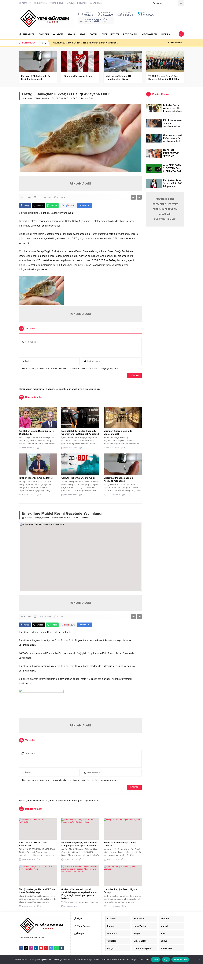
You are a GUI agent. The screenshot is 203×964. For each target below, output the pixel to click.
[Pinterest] (46, 948)
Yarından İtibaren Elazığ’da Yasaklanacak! (118, 432)
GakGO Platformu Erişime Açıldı (78, 477)
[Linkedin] (36, 948)
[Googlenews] (51, 948)
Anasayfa (28, 98)
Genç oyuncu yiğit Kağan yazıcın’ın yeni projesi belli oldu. (172, 140)
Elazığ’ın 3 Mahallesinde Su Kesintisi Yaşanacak (118, 479)
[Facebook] (21, 948)
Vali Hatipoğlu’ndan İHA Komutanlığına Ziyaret (119, 78)
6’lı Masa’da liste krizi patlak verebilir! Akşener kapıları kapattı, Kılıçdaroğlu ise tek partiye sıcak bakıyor (79, 894)
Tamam (155, 959)
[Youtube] (41, 948)
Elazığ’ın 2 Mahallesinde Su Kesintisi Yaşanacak (36, 78)
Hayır (165, 959)
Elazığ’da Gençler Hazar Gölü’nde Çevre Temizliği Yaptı (37, 891)
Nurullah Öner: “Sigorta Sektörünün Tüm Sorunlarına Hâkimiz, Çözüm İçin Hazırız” (92, 42)
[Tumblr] (61, 948)
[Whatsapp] (56, 948)
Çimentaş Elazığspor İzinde (78, 76)
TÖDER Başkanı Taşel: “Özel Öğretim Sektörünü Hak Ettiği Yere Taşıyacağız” (163, 79)
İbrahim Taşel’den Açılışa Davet (35, 477)
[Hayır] (199, 959)
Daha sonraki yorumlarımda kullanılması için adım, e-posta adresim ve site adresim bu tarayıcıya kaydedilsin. (71, 368)
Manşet (38, 98)
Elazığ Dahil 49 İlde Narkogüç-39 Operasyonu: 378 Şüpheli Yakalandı (80, 432)
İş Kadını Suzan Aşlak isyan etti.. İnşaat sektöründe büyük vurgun (172, 110)
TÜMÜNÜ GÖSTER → (174, 43)
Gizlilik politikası (180, 959)
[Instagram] (31, 948)
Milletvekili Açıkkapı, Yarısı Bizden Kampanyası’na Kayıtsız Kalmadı (79, 844)
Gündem (45, 98)
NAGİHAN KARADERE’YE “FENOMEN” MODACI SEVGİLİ (172, 155)
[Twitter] (26, 948)
